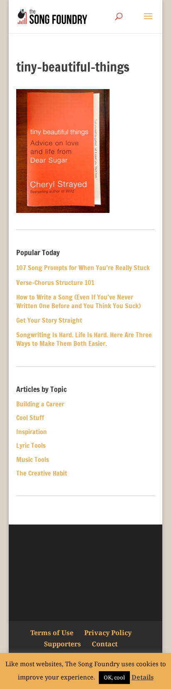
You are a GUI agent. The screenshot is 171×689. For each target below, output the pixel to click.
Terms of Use (51, 632)
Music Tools (32, 459)
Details (143, 677)
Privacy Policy (108, 632)
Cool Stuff (30, 417)
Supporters (62, 643)
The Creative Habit (41, 473)
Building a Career (40, 404)
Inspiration (31, 431)
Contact (104, 643)
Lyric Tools (31, 445)
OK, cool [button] (114, 677)
